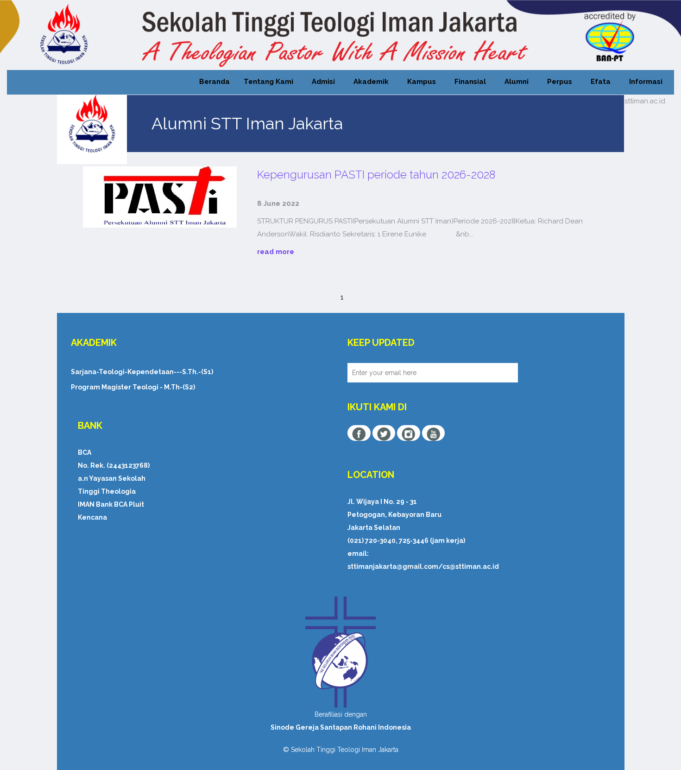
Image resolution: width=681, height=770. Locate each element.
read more (275, 252)
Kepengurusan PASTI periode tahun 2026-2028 (376, 174)
